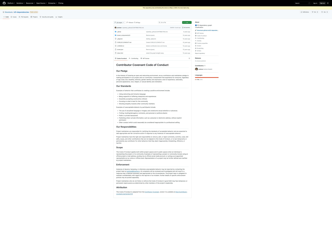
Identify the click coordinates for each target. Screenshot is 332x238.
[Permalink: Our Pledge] (115, 71)
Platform (10, 3)
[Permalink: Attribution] (115, 187)
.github (119, 31)
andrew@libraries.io (133, 171)
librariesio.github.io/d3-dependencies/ (208, 30)
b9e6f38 (172, 27)
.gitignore (120, 39)
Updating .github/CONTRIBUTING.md (133, 27)
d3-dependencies (21, 12)
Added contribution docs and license (156, 46)
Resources (29, 3)
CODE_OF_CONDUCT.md (124, 42)
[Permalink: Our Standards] (115, 86)
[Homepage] (4, 3)
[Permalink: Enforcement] (115, 164)
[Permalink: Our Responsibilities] (115, 127)
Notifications (306, 12)
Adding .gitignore (151, 39)
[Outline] (189, 58)
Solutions (20, 3)
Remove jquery (150, 35)
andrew (119, 27)
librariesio (9, 12)
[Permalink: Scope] (115, 147)
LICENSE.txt (120, 46)
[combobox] (170, 22)
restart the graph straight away (155, 53)
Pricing (60, 3)
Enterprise (51, 3)
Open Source (40, 3)
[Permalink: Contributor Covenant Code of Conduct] (115, 65)
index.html (120, 53)
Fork (316, 12)
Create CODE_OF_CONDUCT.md (155, 42)
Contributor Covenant (152, 192)
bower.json (120, 49)
